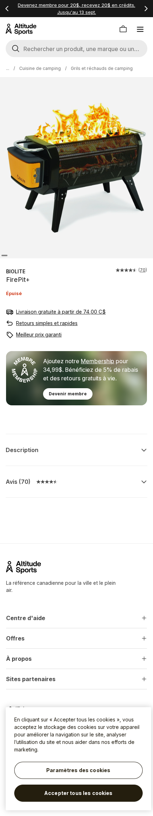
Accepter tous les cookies (78, 793)
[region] (78, 758)
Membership (97, 361)
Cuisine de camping (40, 68)
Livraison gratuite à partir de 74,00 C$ (61, 312)
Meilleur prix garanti (39, 334)
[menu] (140, 29)
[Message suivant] (146, 8)
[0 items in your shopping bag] (123, 29)
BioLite (15, 271)
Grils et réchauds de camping (102, 68)
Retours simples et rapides (47, 323)
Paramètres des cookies (78, 770)
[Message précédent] (7, 8)
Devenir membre (68, 393)
